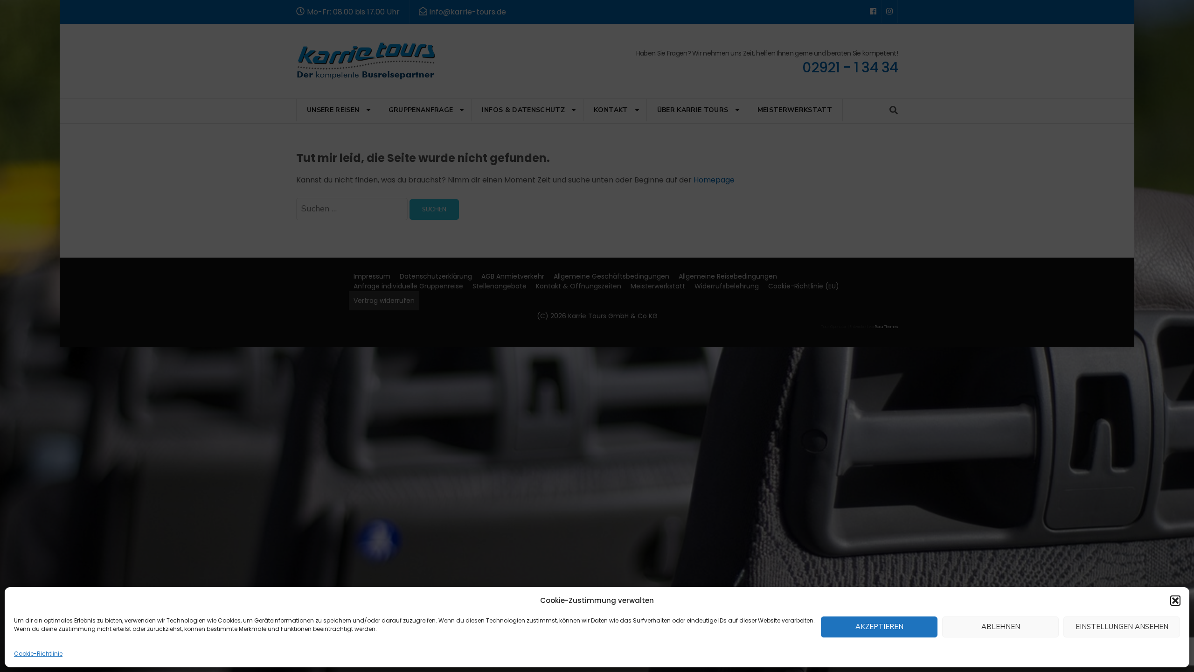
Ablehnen (1000, 627)
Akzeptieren (879, 627)
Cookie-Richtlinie (38, 654)
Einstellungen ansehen (1122, 627)
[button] (1175, 600)
